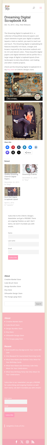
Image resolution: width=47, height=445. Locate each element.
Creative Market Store (12, 279)
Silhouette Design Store (13, 293)
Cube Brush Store (11, 283)
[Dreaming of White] (30, 168)
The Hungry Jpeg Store (13, 297)
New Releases (25, 25)
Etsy (17, 25)
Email (10, 248)
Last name (11, 241)
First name (8, 398)
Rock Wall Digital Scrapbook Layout (11, 198)
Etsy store (11, 70)
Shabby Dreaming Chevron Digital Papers (11, 176)
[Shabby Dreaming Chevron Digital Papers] (12, 168)
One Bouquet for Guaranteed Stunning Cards (23, 356)
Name (10, 233)
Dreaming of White (29, 174)
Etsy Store (8, 290)
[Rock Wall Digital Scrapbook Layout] (12, 191)
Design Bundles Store (12, 286)
